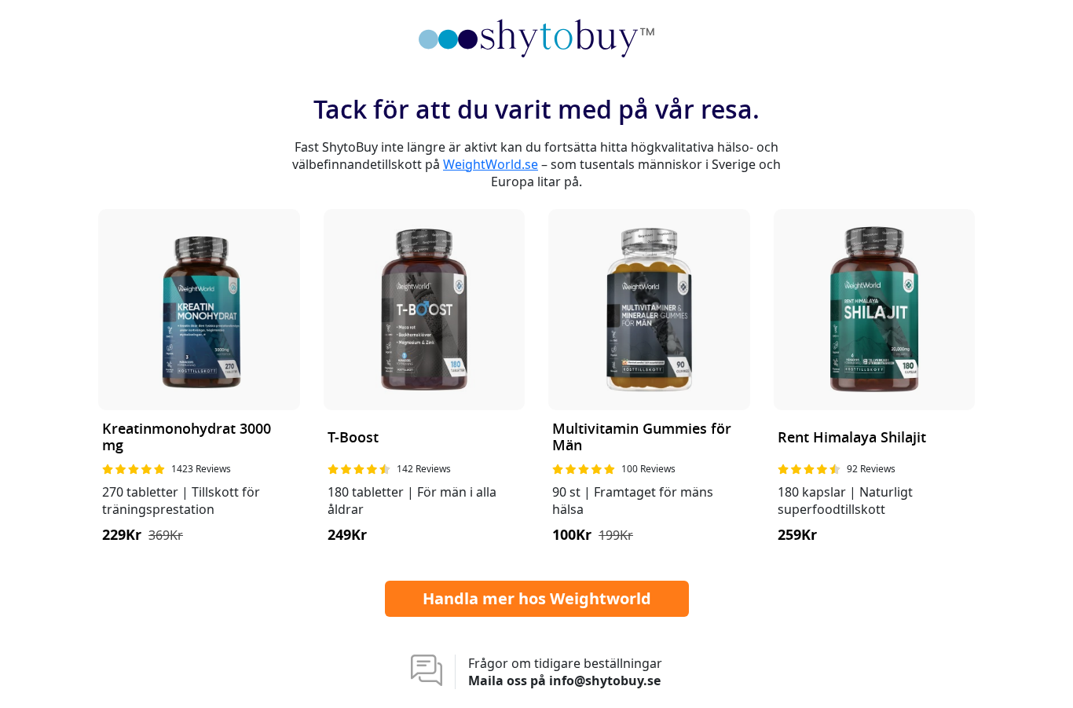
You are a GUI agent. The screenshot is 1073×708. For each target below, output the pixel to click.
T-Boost (353, 438)
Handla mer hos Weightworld (537, 598)
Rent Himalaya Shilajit (852, 438)
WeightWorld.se (490, 164)
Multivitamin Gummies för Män (641, 438)
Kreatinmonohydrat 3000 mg (186, 438)
